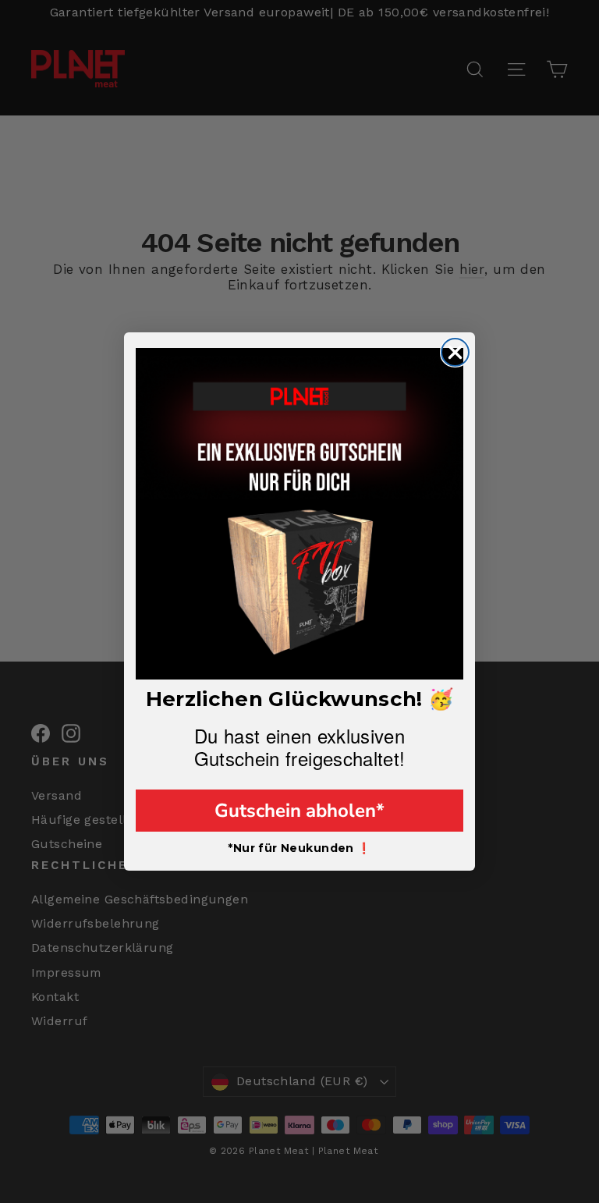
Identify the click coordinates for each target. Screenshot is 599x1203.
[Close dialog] (455, 352)
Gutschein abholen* (299, 810)
